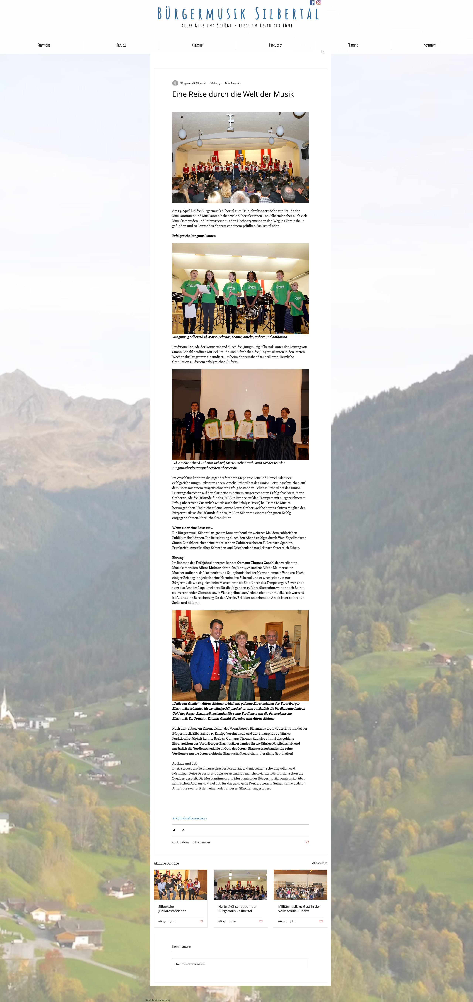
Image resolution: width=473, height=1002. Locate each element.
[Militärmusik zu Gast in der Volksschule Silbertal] (300, 885)
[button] (322, 51)
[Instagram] (318, 2)
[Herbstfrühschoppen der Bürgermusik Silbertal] (240, 885)
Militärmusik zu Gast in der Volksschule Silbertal (299, 908)
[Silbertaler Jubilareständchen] (180, 885)
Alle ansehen (319, 863)
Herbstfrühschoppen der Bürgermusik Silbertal (237, 908)
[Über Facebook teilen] (174, 830)
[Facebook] (312, 2)
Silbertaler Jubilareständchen (172, 908)
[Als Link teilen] (183, 830)
